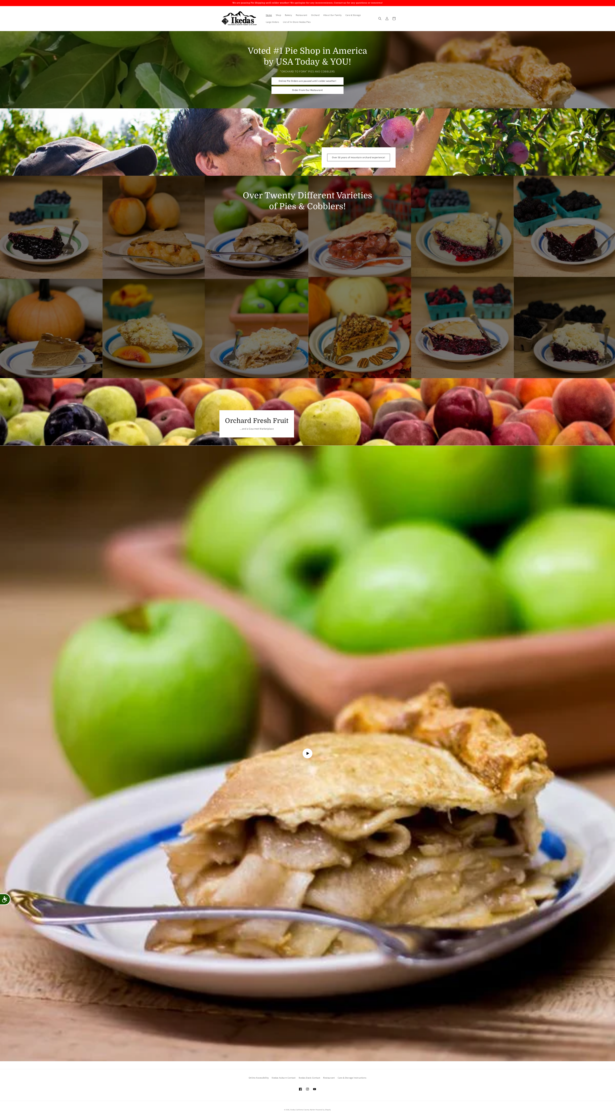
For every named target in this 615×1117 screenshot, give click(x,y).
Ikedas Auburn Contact (284, 1077)
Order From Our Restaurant (307, 90)
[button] (379, 18)
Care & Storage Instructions (352, 1077)
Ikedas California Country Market (302, 1110)
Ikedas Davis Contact (309, 1077)
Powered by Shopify (323, 1110)
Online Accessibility (259, 1077)
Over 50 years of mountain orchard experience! (358, 157)
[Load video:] (307, 753)
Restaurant (329, 1077)
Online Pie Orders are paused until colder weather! (307, 80)
